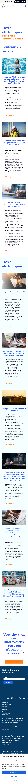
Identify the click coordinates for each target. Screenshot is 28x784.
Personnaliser (14, 776)
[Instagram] (20, 698)
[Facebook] (8, 698)
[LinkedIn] (12, 698)
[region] (14, 769)
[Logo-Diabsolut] (5, 6)
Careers (4, 709)
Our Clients (5, 708)
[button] (8, 1)
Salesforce (5, 702)
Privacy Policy (6, 711)
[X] (16, 698)
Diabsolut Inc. (6, 715)
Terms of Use (6, 713)
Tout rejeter (14, 780)
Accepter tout (14, 772)
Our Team (5, 706)
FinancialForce (6, 704)
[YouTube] (24, 698)
